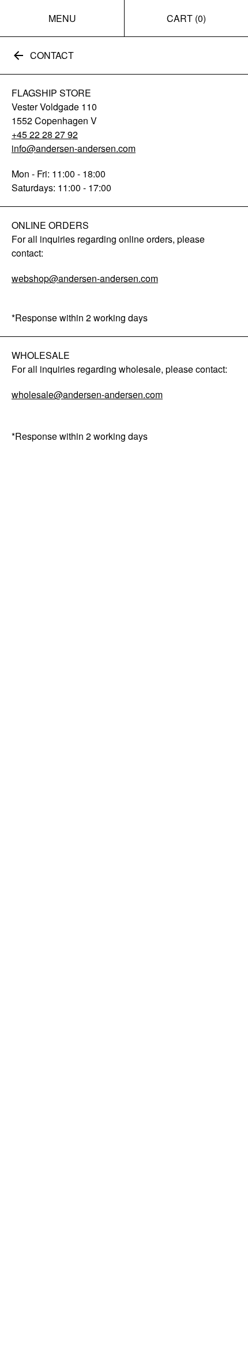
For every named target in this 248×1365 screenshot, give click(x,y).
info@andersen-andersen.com (74, 148)
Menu (62, 18)
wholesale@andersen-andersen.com (87, 394)
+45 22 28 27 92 (45, 134)
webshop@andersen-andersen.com (85, 278)
